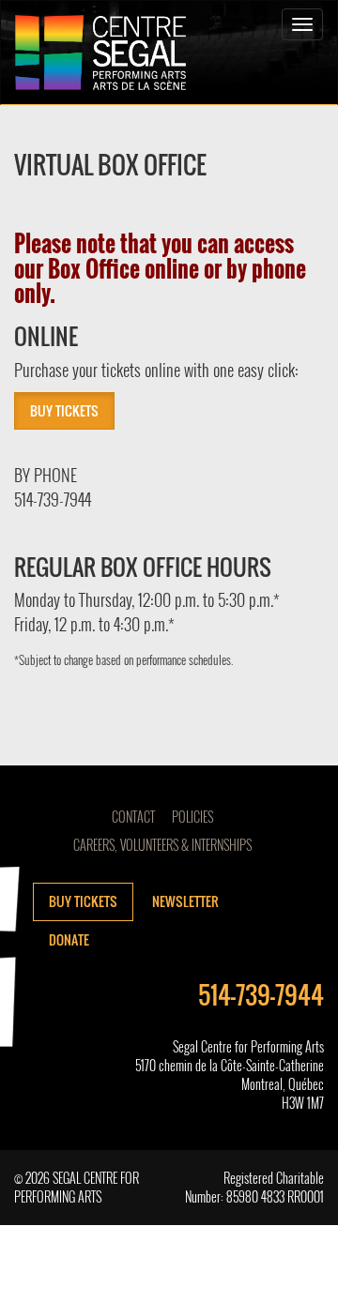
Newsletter (185, 901)
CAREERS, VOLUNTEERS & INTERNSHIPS (162, 845)
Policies (192, 816)
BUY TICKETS (64, 410)
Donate (69, 939)
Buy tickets (83, 901)
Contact (133, 816)
